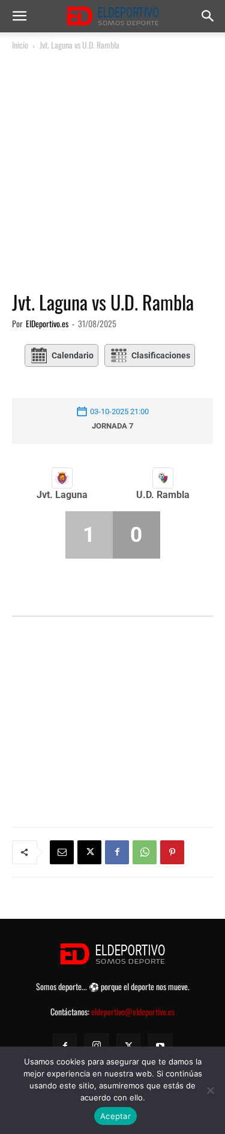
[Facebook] (117, 852)
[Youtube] (160, 1046)
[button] (19, 16)
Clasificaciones (160, 355)
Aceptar (115, 1116)
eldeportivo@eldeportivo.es (133, 1011)
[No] (210, 1090)
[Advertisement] (112, 171)
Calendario (73, 355)
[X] (89, 852)
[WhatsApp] (145, 852)
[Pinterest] (172, 852)
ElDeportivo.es (47, 323)
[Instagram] (97, 1045)
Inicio (20, 44)
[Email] (62, 852)
